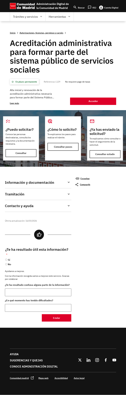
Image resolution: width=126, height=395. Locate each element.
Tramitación (14, 194)
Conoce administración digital (34, 366)
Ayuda (14, 354)
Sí (9, 259)
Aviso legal (79, 378)
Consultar (21, 153)
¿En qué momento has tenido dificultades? (29, 300)
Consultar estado (105, 154)
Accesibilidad (61, 378)
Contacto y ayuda (19, 206)
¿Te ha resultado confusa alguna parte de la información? (37, 284)
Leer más (14, 103)
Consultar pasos (63, 146)
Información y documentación (29, 182)
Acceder (93, 101)
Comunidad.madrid (19, 378)
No (9, 264)
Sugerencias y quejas (26, 360)
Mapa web (43, 378)
